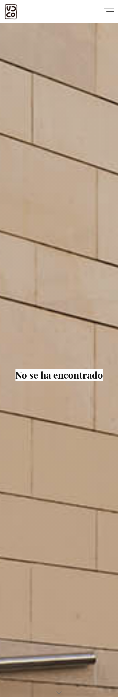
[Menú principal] (109, 11)
